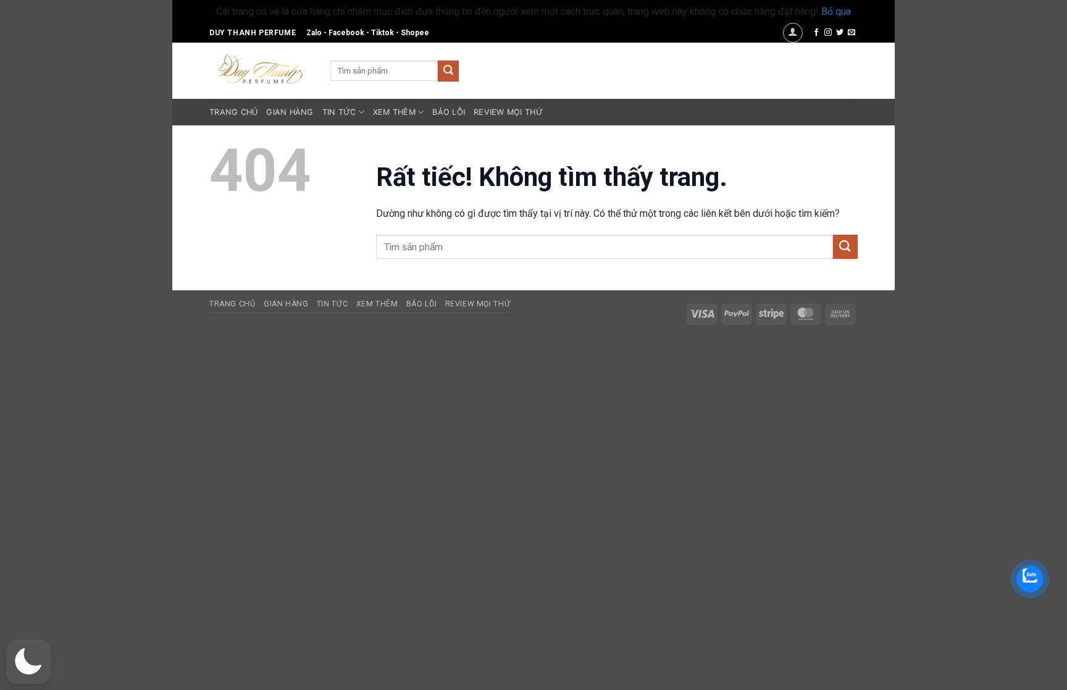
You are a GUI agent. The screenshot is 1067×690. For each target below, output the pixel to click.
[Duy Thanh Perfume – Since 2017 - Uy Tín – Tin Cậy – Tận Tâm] (260, 67)
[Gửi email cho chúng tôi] (851, 32)
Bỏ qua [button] (836, 11)
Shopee (415, 32)
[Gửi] (448, 71)
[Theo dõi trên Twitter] (839, 32)
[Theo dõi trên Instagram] (828, 32)
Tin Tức (339, 112)
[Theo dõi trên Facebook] (816, 32)
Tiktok (382, 32)
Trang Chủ (233, 112)
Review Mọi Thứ (508, 112)
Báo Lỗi (448, 112)
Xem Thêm (394, 112)
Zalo (314, 32)
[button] (793, 33)
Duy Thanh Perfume (252, 32)
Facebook (346, 32)
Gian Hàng (289, 112)
